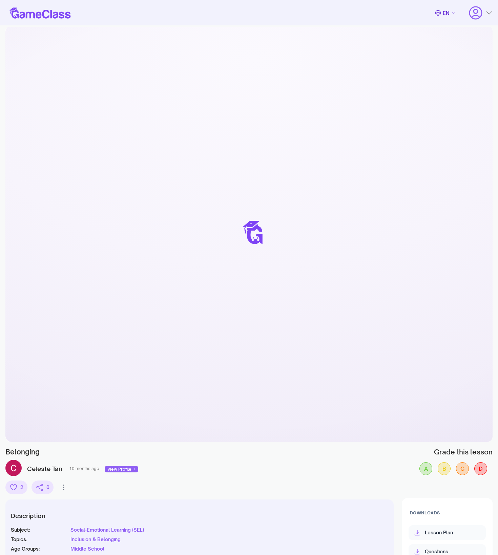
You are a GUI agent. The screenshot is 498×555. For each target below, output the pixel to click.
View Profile (119, 469)
